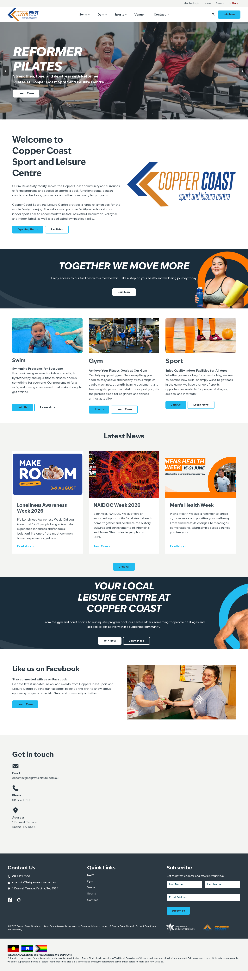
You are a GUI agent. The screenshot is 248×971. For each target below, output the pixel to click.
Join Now (229, 14)
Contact (92, 900)
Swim (90, 875)
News (208, 3)
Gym (90, 881)
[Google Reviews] (21, 900)
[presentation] (47, 474)
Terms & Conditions (146, 926)
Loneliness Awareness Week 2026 (42, 508)
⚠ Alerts (233, 3)
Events (220, 3)
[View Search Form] (213, 14)
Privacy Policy (15, 929)
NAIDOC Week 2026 (117, 505)
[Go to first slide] (242, 71)
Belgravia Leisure (89, 926)
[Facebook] (12, 900)
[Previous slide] (6, 71)
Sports (91, 893)
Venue (91, 887)
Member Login (192, 3)
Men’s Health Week (192, 505)
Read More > (25, 546)
